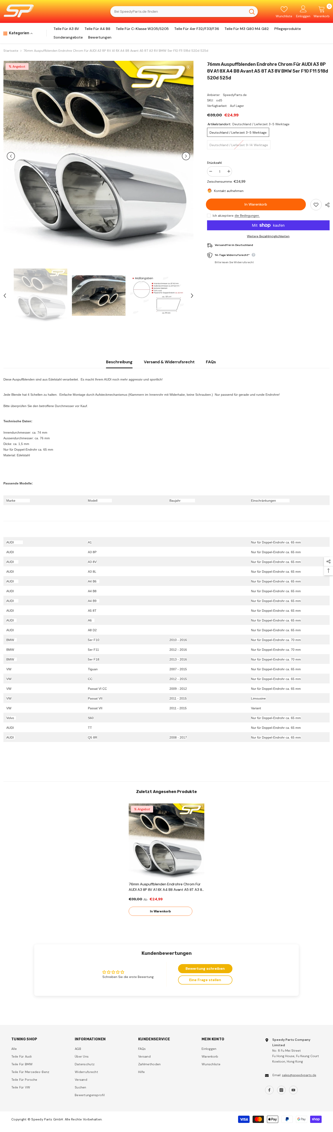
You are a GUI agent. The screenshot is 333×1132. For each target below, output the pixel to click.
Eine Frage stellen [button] (205, 979)
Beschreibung (119, 362)
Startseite (10, 51)
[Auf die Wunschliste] (316, 204)
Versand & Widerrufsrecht (169, 362)
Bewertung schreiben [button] (205, 968)
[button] (11, 156)
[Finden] (184, 11)
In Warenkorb (257, 204)
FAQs (211, 362)
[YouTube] (293, 1090)
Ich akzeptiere (223, 216)
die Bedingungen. (247, 215)
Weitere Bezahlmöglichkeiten (268, 236)
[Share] (326, 204)
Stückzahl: (214, 163)
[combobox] (178, 11)
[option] (98, 156)
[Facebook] (269, 1090)
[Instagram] (281, 1090)
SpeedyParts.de (235, 95)
